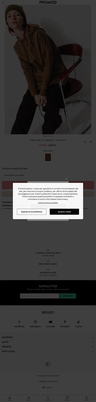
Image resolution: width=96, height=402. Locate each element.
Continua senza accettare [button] (48, 203)
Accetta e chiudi (64, 212)
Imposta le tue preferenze (31, 212)
